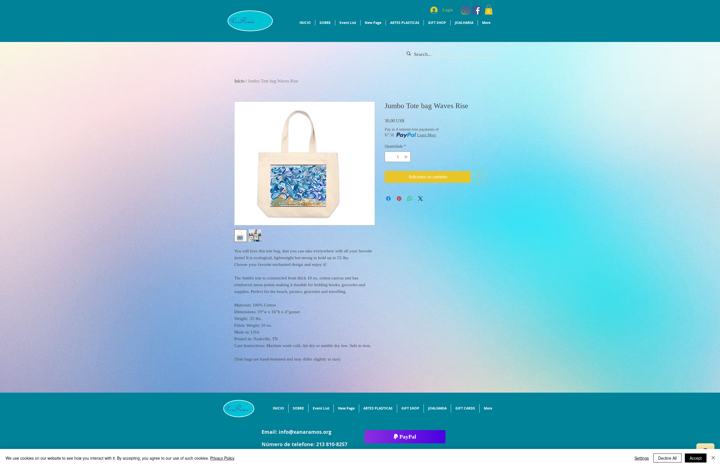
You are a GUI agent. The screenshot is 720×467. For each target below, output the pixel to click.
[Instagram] (465, 10)
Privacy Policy (222, 458)
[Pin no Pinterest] (399, 198)
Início (239, 81)
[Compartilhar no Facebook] (388, 198)
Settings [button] (641, 458)
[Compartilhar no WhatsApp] (409, 198)
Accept (696, 458)
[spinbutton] (398, 157)
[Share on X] (420, 198)
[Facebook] (476, 10)
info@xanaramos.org (305, 431)
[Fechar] (713, 457)
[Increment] (406, 157)
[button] (489, 10)
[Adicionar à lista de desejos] (479, 177)
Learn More (426, 135)
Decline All (667, 458)
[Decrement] (389, 157)
